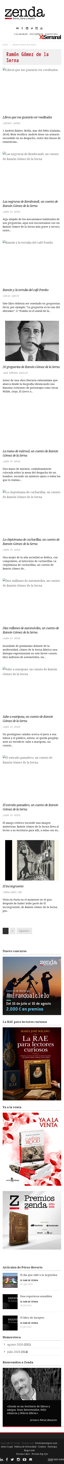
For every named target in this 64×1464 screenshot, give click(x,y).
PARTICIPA (51, 34)
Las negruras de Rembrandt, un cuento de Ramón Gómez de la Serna (30, 203)
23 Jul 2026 (25, 1326)
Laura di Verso (11, 211)
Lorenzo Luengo (11, 123)
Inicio (5, 44)
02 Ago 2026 (26, 1284)
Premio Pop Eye (40, 1453)
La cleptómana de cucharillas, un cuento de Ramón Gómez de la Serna (31, 541)
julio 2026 (13, 1352)
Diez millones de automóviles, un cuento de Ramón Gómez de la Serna (31, 630)
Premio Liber (23, 1453)
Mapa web (29, 1450)
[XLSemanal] (50, 36)
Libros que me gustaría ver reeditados (27, 117)
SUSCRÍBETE (37, 34)
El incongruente (13, 886)
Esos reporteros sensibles (36, 1296)
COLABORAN (21, 34)
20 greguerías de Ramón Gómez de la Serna (31, 367)
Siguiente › (24, 930)
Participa (52, 1446)
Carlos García (11, 295)
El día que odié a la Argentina (38, 1275)
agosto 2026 (15, 1344)
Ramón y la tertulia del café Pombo (25, 290)
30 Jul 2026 (25, 1305)
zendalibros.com (12, 892)
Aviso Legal (7, 1446)
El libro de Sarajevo (32, 1317)
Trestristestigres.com (46, 1443)
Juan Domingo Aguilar (15, 372)
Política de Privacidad (25, 1446)
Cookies (42, 1446)
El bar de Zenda (29, 1280)
